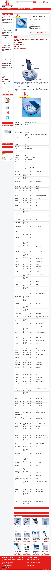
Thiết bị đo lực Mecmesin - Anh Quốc (7, 17)
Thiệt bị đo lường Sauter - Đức (7, 63)
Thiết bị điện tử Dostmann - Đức (7, 65)
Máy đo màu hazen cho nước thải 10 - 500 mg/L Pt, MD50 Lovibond (45, 527)
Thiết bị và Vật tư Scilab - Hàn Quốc (6, 28)
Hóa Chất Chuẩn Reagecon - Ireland (6, 77)
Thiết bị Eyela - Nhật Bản (6, 37)
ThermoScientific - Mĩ (6, 91)
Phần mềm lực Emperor (31, 565)
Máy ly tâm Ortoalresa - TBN (7, 83)
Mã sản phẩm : (33, 21)
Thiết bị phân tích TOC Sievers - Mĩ (8, 45)
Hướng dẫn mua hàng (21, 8)
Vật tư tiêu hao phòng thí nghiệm (7, 74)
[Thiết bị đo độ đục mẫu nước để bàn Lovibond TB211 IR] (36, 521)
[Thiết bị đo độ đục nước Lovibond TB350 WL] (26, 521)
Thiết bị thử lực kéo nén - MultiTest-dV (33, 561)
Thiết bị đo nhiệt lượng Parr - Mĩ (7, 35)
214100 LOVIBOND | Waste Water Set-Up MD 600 (45, 552)
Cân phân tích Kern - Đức (6, 52)
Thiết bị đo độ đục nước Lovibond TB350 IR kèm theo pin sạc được (17, 527)
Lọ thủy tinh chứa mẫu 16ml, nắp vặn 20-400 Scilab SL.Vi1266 (7, 138)
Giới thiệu (9, 8)
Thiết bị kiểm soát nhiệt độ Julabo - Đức (7, 33)
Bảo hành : (33, 24)
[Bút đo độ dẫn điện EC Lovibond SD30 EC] (17, 546)
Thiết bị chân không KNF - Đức (7, 30)
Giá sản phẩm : (32, 32)
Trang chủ (4, 8)
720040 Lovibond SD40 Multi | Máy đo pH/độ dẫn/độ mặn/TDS (36, 539)
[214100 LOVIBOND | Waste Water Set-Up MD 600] (45, 546)
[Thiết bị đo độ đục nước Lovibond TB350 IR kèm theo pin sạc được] (17, 521)
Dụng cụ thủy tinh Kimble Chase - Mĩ (7, 89)
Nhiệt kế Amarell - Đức (6, 79)
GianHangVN (47, 569)
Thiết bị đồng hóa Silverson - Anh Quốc (7, 20)
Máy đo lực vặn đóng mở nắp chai (33, 567)
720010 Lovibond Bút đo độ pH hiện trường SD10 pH (45, 539)
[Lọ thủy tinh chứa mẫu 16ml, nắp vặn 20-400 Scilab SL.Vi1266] (7, 132)
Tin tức (28, 8)
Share (31, 19)
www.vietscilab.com (8, 565)
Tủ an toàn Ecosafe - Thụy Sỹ (7, 61)
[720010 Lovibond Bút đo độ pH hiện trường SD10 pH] (45, 534)
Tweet (36, 19)
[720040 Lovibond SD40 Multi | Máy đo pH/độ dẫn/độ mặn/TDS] (36, 534)
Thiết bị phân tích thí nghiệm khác (7, 43)
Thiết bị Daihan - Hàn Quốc (6, 47)
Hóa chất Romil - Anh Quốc (6, 81)
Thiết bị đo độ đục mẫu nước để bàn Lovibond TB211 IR (36, 527)
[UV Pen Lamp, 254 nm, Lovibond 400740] (26, 546)
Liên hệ (31, 8)
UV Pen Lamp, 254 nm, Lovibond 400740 (27, 552)
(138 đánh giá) (35, 17)
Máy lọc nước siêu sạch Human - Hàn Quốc (7, 50)
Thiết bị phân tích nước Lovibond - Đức (7, 68)
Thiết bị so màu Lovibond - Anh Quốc (7, 23)
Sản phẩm (14, 8)
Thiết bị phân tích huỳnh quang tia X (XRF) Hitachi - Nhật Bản (7, 39)
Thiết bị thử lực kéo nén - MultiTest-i (33, 559)
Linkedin (41, 19)
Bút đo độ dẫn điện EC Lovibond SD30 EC (18, 552)
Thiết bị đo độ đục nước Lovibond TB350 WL (27, 526)
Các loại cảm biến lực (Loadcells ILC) (33, 564)
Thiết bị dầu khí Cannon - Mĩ (7, 59)
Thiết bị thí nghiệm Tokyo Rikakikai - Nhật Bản (6, 70)
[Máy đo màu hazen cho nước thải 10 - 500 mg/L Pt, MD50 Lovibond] (45, 521)
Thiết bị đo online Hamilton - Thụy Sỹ (7, 25)
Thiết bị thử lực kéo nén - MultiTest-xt (33, 562)
